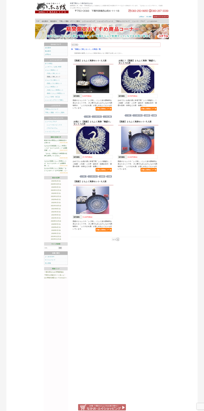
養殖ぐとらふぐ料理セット (56, 93)
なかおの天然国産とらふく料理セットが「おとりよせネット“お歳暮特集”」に (55, 148)
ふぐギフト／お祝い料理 (53, 67)
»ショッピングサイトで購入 (54, 100)
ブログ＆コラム (52, 128)
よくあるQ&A (152, 21)
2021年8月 (55, 209)
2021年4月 (55, 215)
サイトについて (50, 260)
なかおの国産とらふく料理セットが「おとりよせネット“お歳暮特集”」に (55, 163)
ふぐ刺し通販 (107, 116)
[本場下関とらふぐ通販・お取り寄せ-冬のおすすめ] (102, 31)
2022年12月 (55, 196)
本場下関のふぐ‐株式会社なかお (81, 3)
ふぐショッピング (88, 21)
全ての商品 (48, 63)
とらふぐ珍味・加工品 (52, 97)
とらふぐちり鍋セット (52, 80)
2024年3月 (55, 187)
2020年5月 (55, 230)
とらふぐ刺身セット (51, 70)
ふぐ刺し (87, 116)
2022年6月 (55, 199)
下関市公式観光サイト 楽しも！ (54, 275)
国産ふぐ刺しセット (53, 77)
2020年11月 (55, 221)
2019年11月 (55, 239)
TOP (37, 21)
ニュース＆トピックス (54, 125)
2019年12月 (55, 236)
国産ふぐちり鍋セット (54, 83)
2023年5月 (55, 193)
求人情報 (149, 16)
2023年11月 (55, 190)
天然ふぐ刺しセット (53, 73)
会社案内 (45, 21)
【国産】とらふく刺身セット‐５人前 (135, 121)
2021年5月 (55, 212)
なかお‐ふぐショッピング (161, 16)
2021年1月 (55, 218)
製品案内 (53, 21)
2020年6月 (55, 227)
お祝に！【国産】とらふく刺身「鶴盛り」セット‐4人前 (138, 61)
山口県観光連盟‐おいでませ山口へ (55, 278)
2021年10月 (55, 205)
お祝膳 (154, 115)
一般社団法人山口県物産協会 (54, 272)
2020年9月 (55, 224)
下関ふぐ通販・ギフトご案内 (69, 21)
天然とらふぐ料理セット (55, 90)
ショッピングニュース (105, 21)
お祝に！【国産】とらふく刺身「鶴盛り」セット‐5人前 (93, 122)
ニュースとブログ (51, 121)
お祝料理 (147, 115)
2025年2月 (55, 181)
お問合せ (141, 16)
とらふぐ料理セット (51, 87)
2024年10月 (55, 184)
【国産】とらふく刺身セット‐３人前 (90, 181)
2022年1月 (55, 202)
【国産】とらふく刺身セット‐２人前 (90, 60)
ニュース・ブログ (138, 21)
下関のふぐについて (122, 21)
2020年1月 (55, 233)
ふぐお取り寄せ (97, 116)
